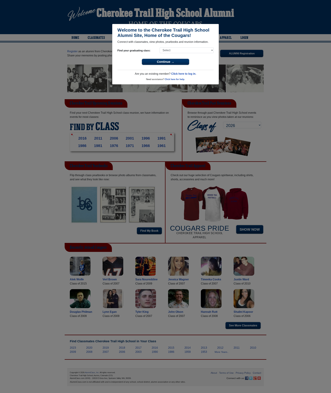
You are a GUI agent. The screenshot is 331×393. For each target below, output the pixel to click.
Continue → (165, 61)
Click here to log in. (183, 73)
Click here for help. (175, 79)
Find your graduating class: (134, 50)
